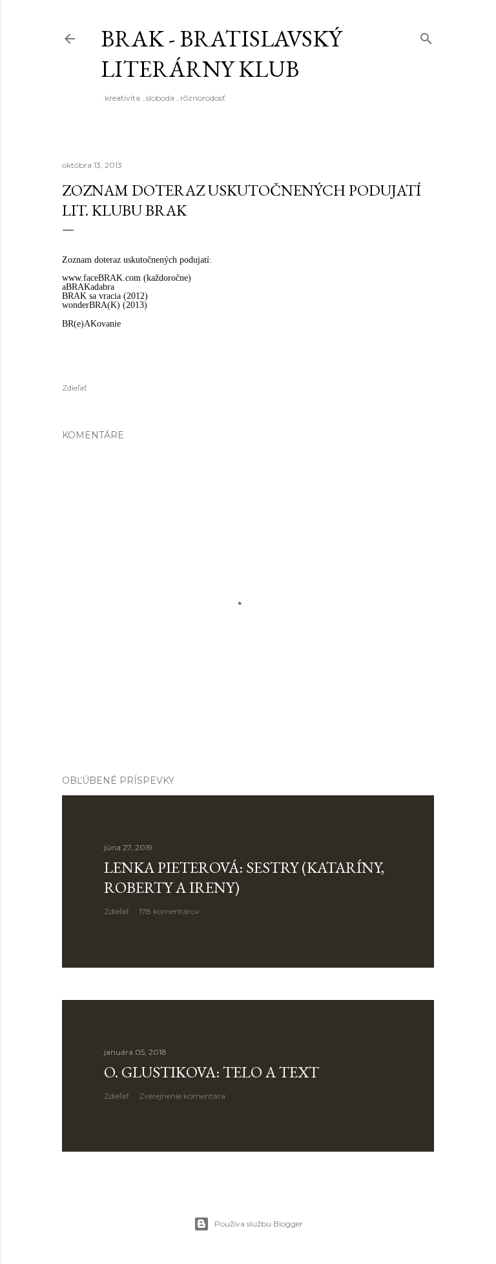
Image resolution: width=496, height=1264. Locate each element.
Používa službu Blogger (258, 1223)
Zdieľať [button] (74, 387)
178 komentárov (169, 911)
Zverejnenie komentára (182, 1096)
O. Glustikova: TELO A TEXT (211, 1072)
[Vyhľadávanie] (426, 35)
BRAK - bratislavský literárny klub (221, 53)
